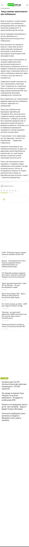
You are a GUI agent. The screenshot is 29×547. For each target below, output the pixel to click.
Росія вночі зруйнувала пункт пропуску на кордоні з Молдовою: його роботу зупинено (13, 416)
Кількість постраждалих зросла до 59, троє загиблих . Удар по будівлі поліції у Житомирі (14, 406)
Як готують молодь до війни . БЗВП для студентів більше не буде (14, 305)
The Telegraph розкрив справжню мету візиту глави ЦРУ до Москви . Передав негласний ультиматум (14, 275)
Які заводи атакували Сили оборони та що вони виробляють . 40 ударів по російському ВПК (13, 396)
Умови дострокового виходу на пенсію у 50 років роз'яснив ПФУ (13, 325)
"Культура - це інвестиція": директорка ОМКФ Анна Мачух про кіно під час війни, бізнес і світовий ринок (14, 315)
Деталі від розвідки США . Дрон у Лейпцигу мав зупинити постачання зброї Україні (14, 295)
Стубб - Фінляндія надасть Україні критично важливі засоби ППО (14, 253)
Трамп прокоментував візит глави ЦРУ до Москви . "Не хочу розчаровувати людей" (14, 285)
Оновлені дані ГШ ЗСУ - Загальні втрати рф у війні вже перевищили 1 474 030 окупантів (14, 385)
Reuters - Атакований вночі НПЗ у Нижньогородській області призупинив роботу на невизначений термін (14, 264)
